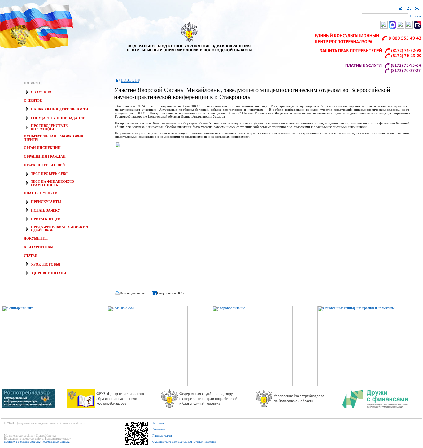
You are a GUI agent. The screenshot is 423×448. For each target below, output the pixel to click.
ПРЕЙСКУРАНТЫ (46, 202)
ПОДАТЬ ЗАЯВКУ (45, 210)
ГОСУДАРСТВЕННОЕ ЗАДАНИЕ (58, 118)
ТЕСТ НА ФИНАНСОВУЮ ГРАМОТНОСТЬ (52, 183)
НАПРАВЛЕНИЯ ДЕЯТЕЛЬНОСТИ (59, 109)
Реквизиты (158, 429)
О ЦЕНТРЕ (33, 100)
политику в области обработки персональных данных (36, 441)
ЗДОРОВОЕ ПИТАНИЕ (49, 273)
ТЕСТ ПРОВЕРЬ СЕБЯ (49, 174)
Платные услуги (162, 435)
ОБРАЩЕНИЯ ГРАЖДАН (45, 156)
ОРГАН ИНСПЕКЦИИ (42, 148)
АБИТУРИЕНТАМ (38, 247)
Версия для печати (133, 293)
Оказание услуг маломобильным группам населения (184, 441)
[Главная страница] (401, 9)
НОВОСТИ (33, 83)
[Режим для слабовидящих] (417, 9)
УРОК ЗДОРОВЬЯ (45, 264)
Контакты (158, 423)
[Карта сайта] (409, 9)
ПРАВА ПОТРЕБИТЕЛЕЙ (44, 165)
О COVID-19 (41, 92)
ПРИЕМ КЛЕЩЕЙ (46, 219)
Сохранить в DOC (170, 293)
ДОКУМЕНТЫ (36, 238)
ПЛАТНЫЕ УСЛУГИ (41, 193)
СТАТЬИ (30, 256)
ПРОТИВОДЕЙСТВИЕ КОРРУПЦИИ (49, 127)
